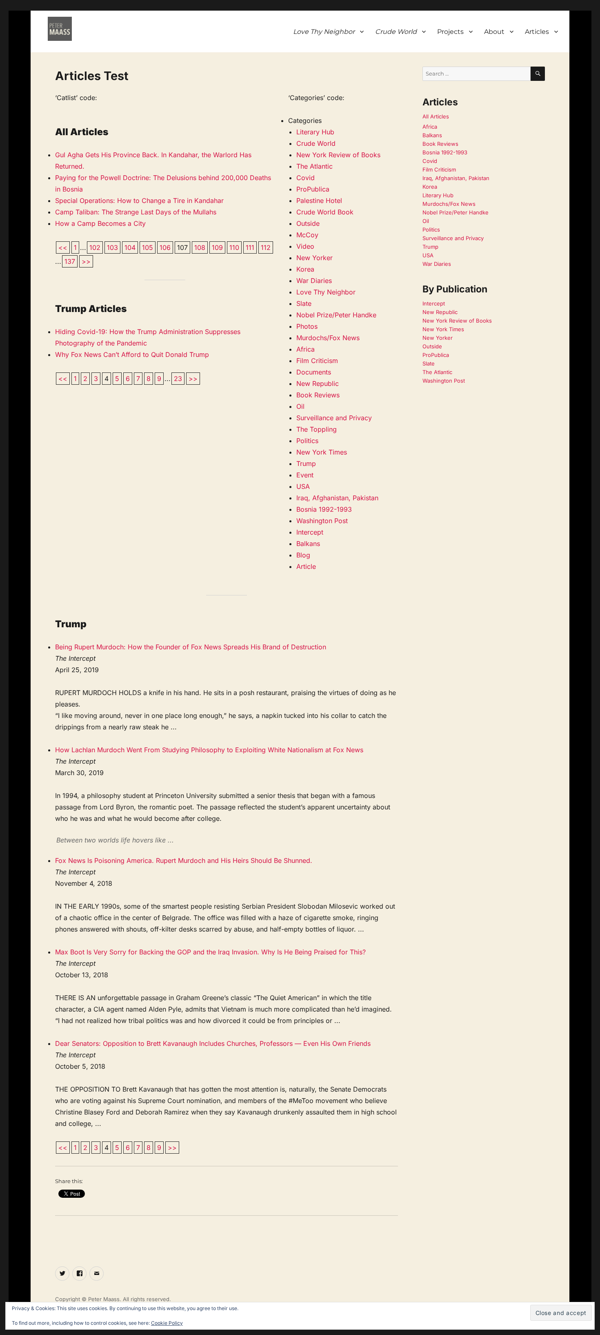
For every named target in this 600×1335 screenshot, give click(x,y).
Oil (300, 406)
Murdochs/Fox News (328, 338)
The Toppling (316, 429)
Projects (450, 32)
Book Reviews (318, 395)
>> (86, 261)
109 (217, 247)
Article (306, 566)
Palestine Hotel (319, 200)
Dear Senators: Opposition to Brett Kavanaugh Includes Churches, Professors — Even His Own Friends (213, 1043)
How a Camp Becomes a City (100, 223)
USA (303, 486)
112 (266, 247)
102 (94, 247)
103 (112, 247)
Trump (306, 463)
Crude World (316, 143)
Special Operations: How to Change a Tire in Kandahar (139, 200)
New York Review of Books (338, 155)
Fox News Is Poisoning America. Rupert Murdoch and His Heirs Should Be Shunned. (183, 860)
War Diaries (314, 280)
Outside (308, 223)
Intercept (309, 532)
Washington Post (322, 521)
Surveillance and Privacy (334, 418)
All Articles (435, 116)
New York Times (321, 452)
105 (147, 247)
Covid (305, 178)
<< (62, 247)
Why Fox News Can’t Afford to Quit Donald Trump (132, 354)
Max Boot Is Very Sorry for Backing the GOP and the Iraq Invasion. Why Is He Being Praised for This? (210, 952)
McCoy (307, 235)
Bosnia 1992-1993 (324, 509)
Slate (303, 303)
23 (178, 378)
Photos (307, 326)
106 (165, 247)
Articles (537, 32)
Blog (303, 555)
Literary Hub (315, 132)
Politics (307, 441)
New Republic (317, 383)
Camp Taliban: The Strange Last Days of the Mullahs (135, 212)
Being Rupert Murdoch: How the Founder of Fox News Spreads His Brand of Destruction (190, 647)
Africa (305, 349)
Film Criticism (317, 361)
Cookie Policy (167, 1323)
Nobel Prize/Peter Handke (336, 315)
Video (305, 246)
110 (234, 247)
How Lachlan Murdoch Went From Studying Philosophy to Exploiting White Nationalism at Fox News (209, 750)
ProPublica (312, 189)
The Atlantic (314, 166)
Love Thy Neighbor (326, 292)
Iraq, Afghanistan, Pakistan (337, 498)
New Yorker (314, 258)
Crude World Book (324, 212)
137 (69, 261)
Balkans (308, 543)
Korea (305, 269)
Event (304, 475)
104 (130, 247)
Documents (313, 372)
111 (250, 247)
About (494, 32)
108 (199, 247)
